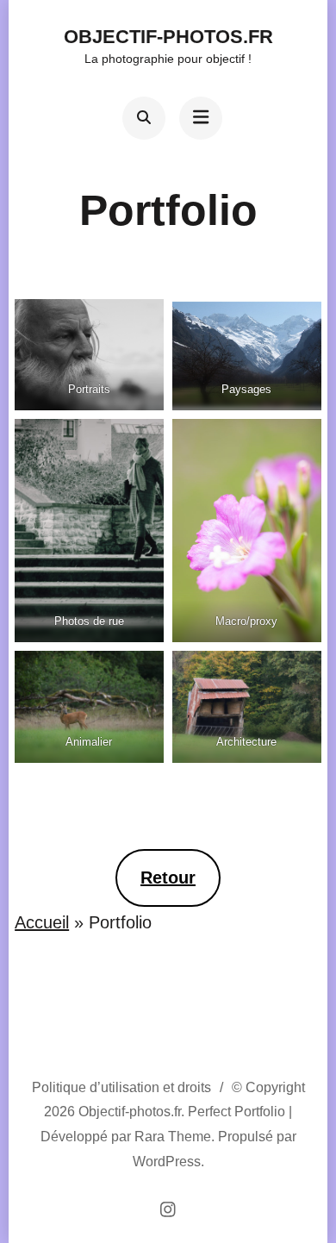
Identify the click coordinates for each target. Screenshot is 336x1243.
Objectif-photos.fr (168, 36)
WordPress (167, 1161)
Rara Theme (172, 1136)
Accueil (42, 922)
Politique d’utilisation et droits (121, 1087)
